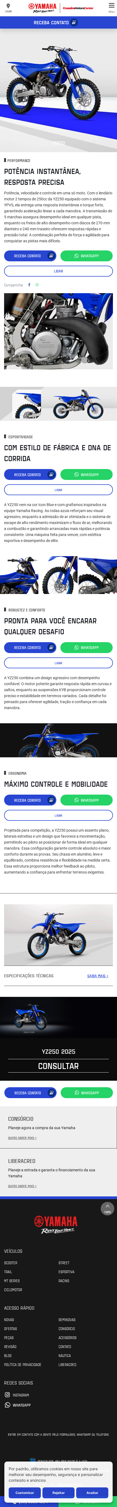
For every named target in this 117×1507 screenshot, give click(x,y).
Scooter (10, 1262)
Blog (7, 1355)
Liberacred (67, 1364)
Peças (9, 1337)
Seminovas (67, 1319)
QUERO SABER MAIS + (22, 1137)
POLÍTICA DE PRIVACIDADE (22, 1364)
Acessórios (67, 1337)
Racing (64, 1280)
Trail (8, 1271)
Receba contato (51, 22)
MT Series (12, 1280)
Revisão (10, 1346)
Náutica (65, 1355)
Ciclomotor (13, 1289)
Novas (9, 1319)
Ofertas (10, 1328)
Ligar (58, 271)
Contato (65, 1346)
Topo (107, 1212)
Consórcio (67, 1328)
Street (64, 1262)
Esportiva (66, 1271)
